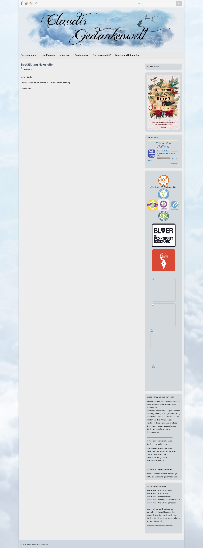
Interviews (65, 55)
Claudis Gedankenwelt (164, 151)
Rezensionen (28, 55)
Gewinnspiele (81, 55)
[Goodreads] (31, 3)
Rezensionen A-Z (102, 55)
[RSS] (36, 3)
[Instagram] (26, 3)
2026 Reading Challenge (163, 144)
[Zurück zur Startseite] (101, 29)
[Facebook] (22, 3)
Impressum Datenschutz (128, 55)
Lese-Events (47, 55)
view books (174, 163)
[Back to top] (196, 541)
